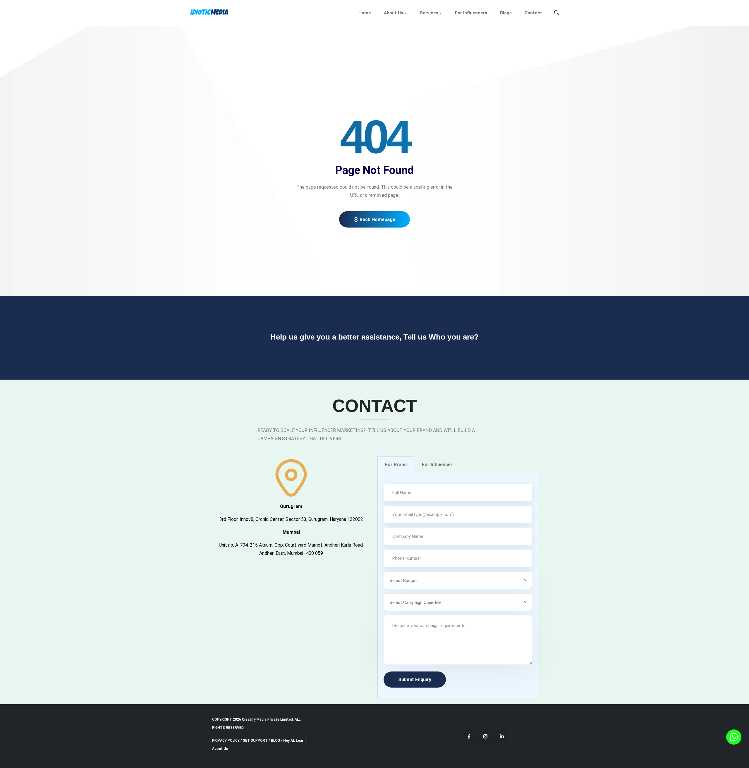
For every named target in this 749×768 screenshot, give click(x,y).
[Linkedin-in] (501, 736)
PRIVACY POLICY (226, 740)
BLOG (275, 740)
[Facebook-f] (468, 736)
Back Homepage (376, 219)
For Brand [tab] (396, 464)
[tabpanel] (457, 585)
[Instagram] (485, 736)
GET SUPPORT (255, 740)
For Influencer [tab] (437, 464)
